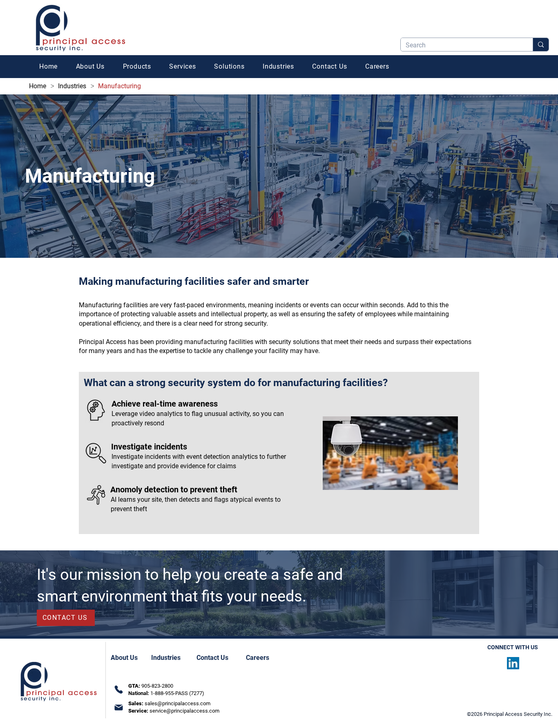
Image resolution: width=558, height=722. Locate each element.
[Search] (541, 44)
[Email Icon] (118, 707)
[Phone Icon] (118, 690)
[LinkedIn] (513, 663)
